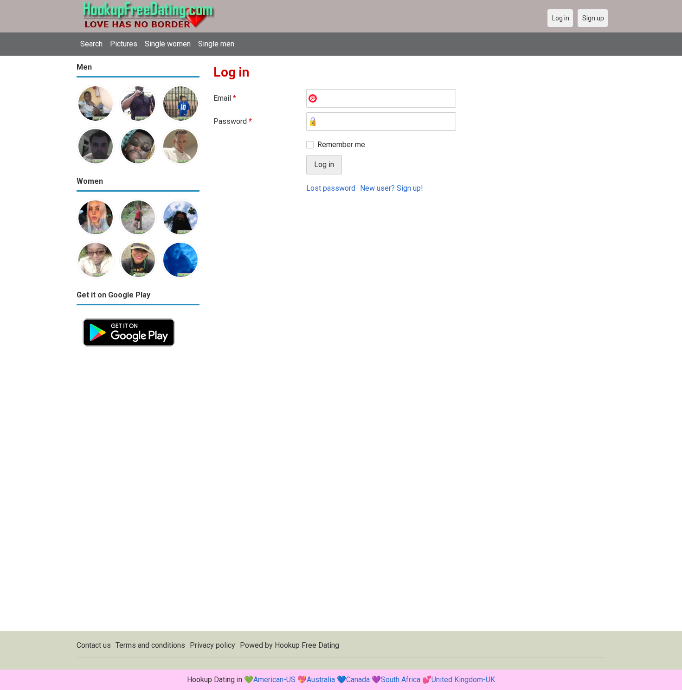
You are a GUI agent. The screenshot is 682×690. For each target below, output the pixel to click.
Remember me (341, 144)
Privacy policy (212, 645)
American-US (274, 679)
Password (232, 121)
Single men (216, 43)
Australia (321, 679)
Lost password (330, 188)
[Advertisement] (138, 492)
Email (224, 98)
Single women (168, 43)
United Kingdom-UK (463, 679)
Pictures (123, 43)
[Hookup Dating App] (129, 317)
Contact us (94, 645)
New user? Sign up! (391, 188)
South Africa (400, 679)
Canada (358, 679)
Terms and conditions (150, 645)
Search (91, 43)
